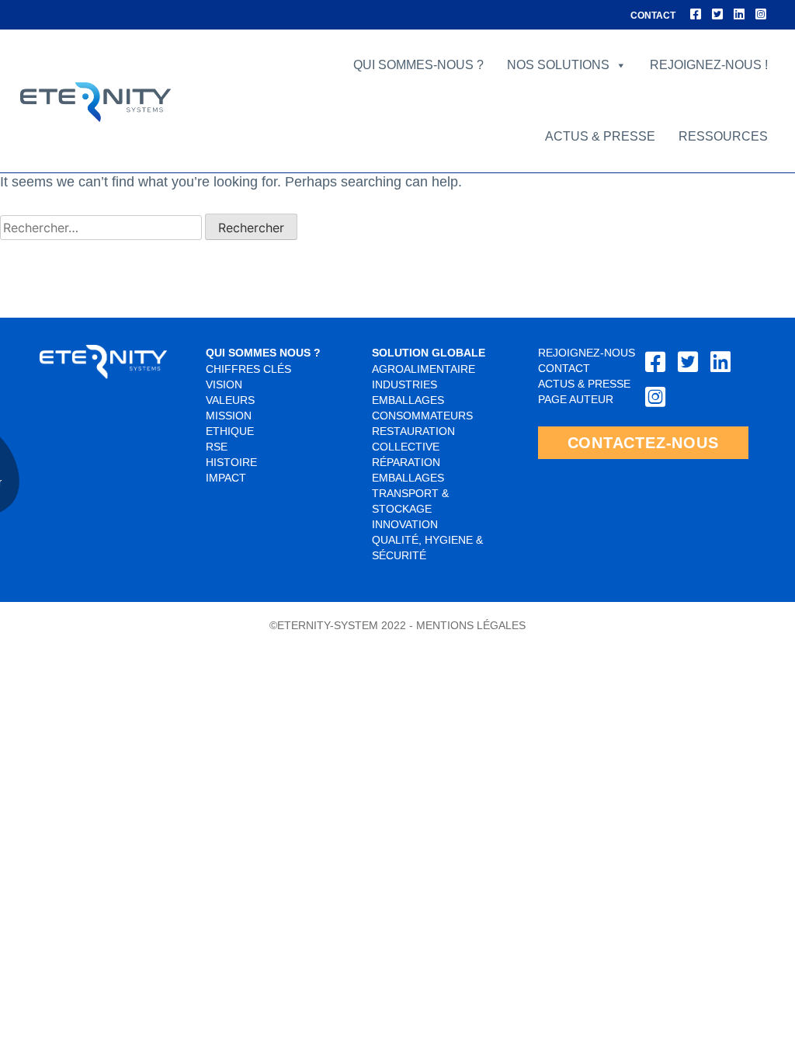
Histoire (231, 462)
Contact (652, 15)
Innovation (405, 524)
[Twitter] (717, 14)
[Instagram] (760, 14)
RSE (216, 446)
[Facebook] (695, 14)
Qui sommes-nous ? (418, 64)
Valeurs (230, 400)
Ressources (723, 136)
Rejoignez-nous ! (709, 64)
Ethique (230, 431)
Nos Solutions (558, 64)
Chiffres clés (248, 369)
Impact (226, 477)
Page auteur (575, 399)
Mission (229, 415)
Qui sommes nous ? (263, 352)
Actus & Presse (584, 383)
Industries (404, 384)
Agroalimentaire (423, 369)
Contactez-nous (643, 442)
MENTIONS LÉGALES (471, 625)
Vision (224, 384)
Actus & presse (600, 136)
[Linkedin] (739, 14)
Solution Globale (428, 352)
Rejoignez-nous (586, 352)
